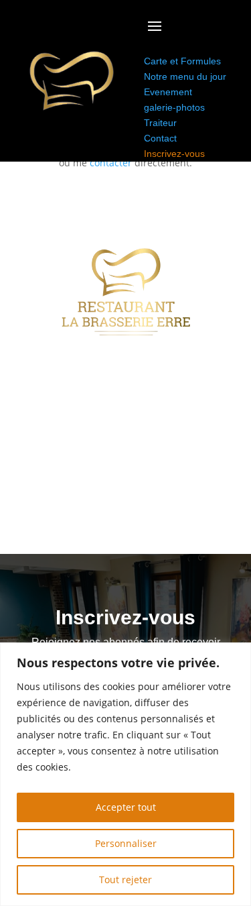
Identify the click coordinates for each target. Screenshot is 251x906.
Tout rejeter (125, 879)
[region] (125, 774)
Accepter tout (126, 807)
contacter (111, 162)
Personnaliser (126, 843)
